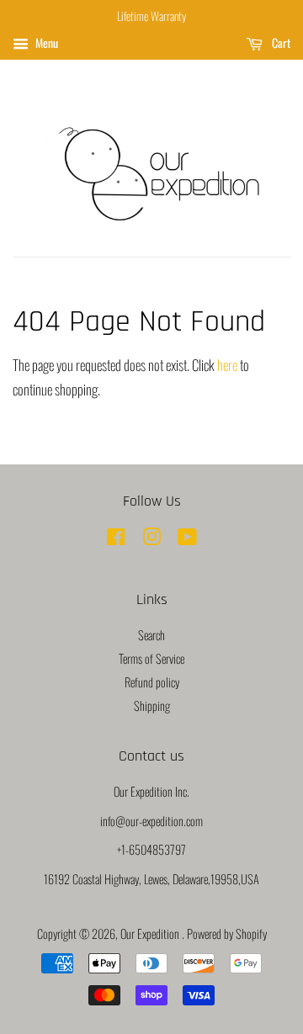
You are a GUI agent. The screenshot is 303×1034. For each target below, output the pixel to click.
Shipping (152, 705)
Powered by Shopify (227, 933)
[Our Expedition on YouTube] (187, 539)
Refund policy (152, 682)
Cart (279, 42)
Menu (45, 42)
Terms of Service (151, 658)
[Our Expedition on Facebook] (115, 539)
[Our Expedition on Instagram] (151, 539)
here (227, 364)
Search (151, 635)
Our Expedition (151, 933)
